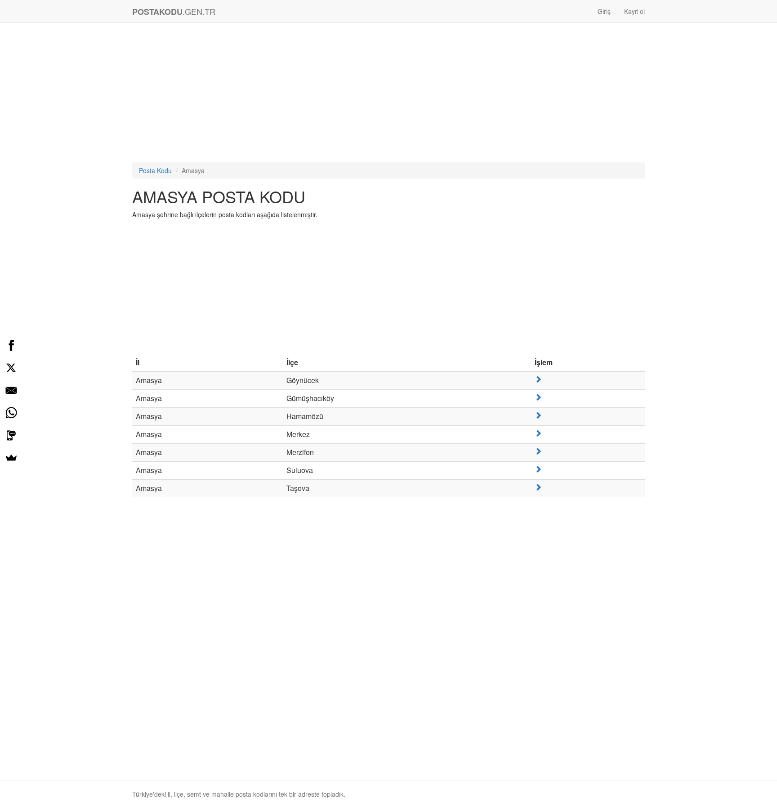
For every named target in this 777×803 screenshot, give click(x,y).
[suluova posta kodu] (538, 469)
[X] (11, 368)
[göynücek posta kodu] (538, 379)
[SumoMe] (11, 457)
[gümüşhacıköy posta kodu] (538, 397)
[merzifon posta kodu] (538, 451)
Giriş (604, 11)
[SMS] (11, 435)
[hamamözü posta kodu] (538, 415)
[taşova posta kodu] (538, 487)
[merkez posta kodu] (538, 433)
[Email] (11, 390)
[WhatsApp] (11, 413)
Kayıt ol (634, 11)
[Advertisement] (388, 95)
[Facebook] (11, 345)
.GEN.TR (173, 11)
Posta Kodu (155, 170)
